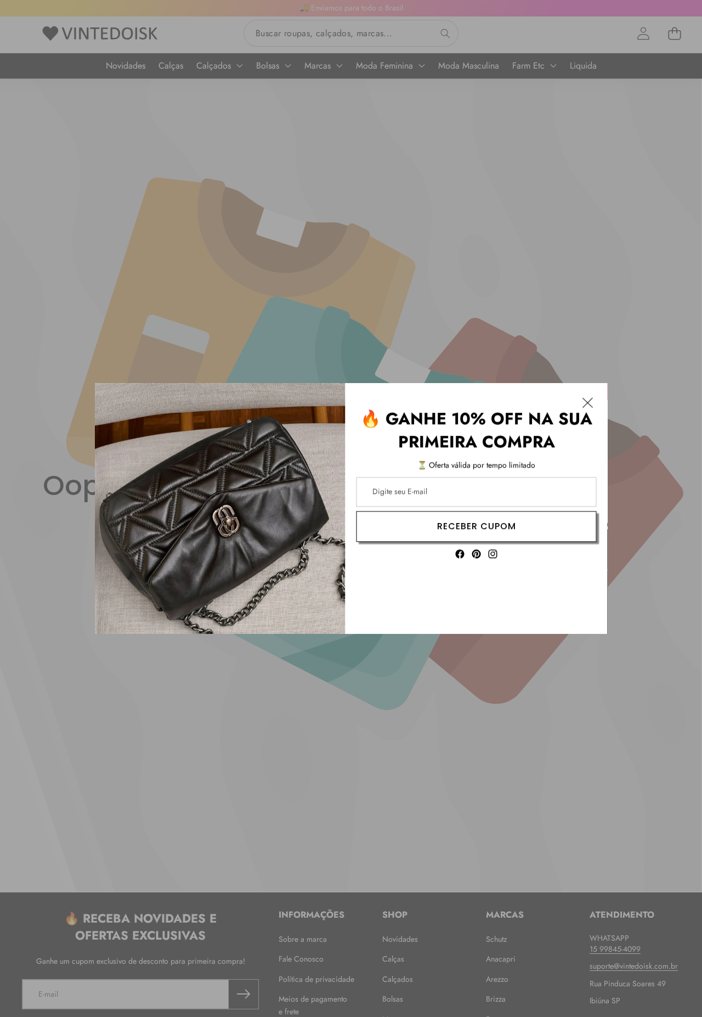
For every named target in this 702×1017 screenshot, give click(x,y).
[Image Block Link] (220, 508)
